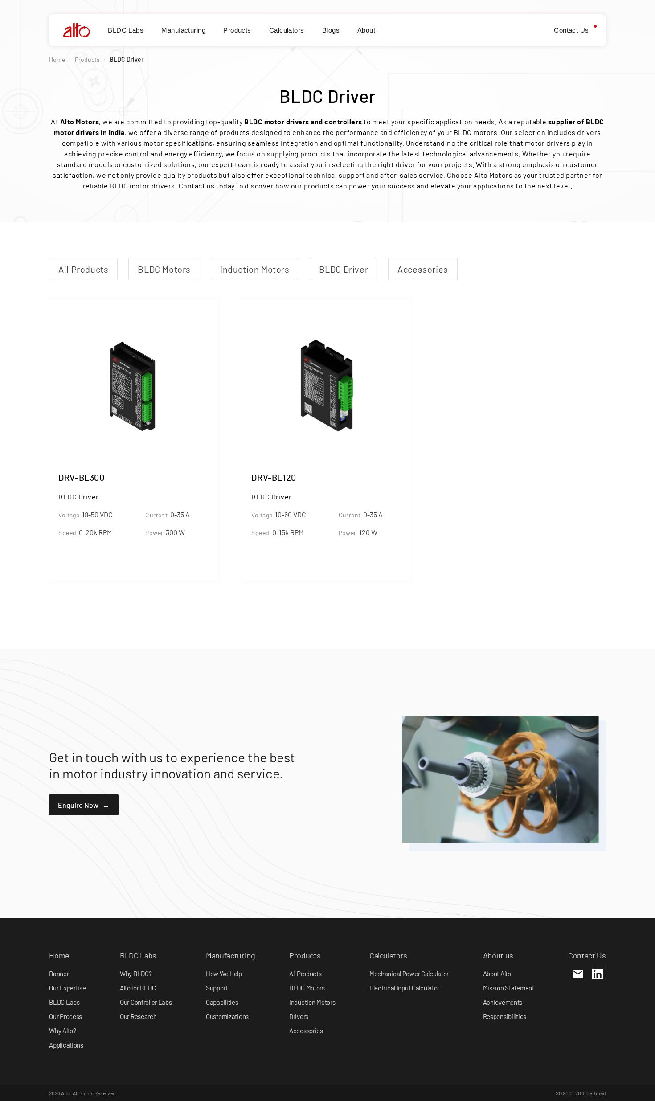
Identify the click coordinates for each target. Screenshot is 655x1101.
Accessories (422, 269)
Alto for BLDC (138, 988)
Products (237, 30)
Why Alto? (62, 1031)
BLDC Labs (125, 30)
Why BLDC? (135, 974)
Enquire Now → (84, 805)
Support (217, 988)
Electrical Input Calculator (404, 988)
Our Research (138, 1016)
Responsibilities (504, 1016)
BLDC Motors (164, 269)
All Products (83, 269)
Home (57, 59)
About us (498, 955)
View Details (86, 561)
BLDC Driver (343, 269)
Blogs (331, 30)
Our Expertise (67, 988)
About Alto (497, 974)
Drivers (298, 1016)
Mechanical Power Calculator (409, 974)
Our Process (65, 1016)
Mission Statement (508, 988)
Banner (59, 974)
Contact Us (571, 30)
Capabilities (222, 1002)
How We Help (224, 974)
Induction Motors (255, 269)
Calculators (286, 30)
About (366, 30)
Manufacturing (183, 30)
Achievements (503, 1002)
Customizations (227, 1016)
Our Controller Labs (146, 1002)
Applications (66, 1045)
